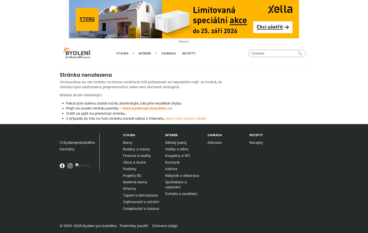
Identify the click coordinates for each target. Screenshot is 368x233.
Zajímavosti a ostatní (141, 202)
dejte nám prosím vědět (185, 118)
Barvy (127, 142)
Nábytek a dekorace (182, 175)
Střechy (129, 188)
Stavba (122, 53)
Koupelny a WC (178, 155)
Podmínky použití (134, 226)
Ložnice (171, 169)
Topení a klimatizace (140, 195)
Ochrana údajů (164, 226)
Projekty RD (132, 175)
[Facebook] (62, 167)
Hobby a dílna (176, 149)
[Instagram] (70, 167)
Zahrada (168, 53)
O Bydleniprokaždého (77, 142)
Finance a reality (137, 155)
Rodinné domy (135, 182)
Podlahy (129, 169)
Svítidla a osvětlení (181, 194)
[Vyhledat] (301, 53)
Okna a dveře (134, 162)
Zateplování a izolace (141, 208)
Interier (145, 53)
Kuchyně (172, 162)
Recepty (189, 53)
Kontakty (67, 149)
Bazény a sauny (136, 149)
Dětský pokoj (175, 142)
